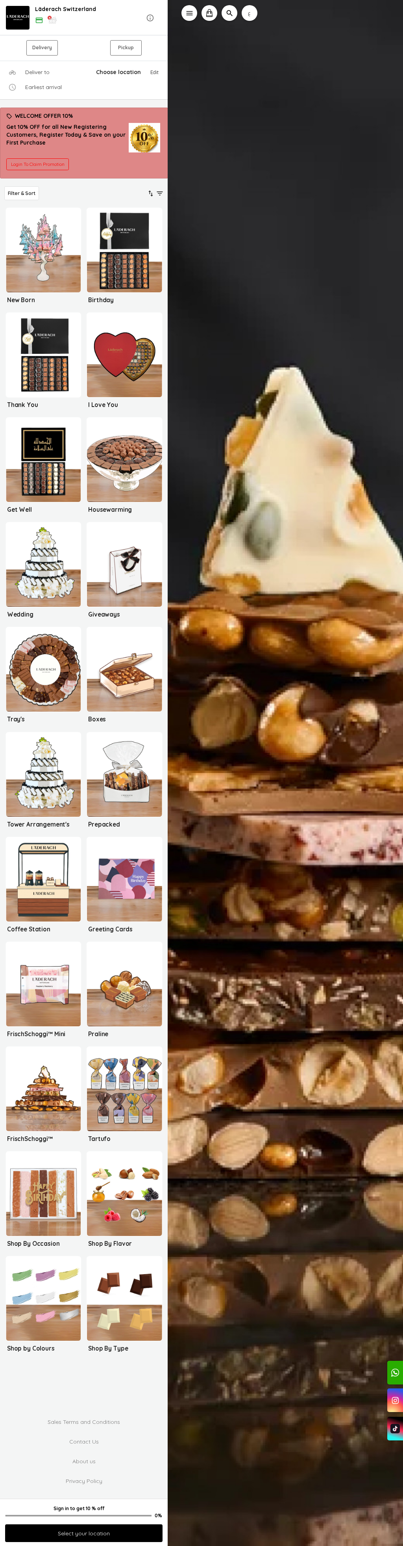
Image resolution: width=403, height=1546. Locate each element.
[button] (84, 18)
